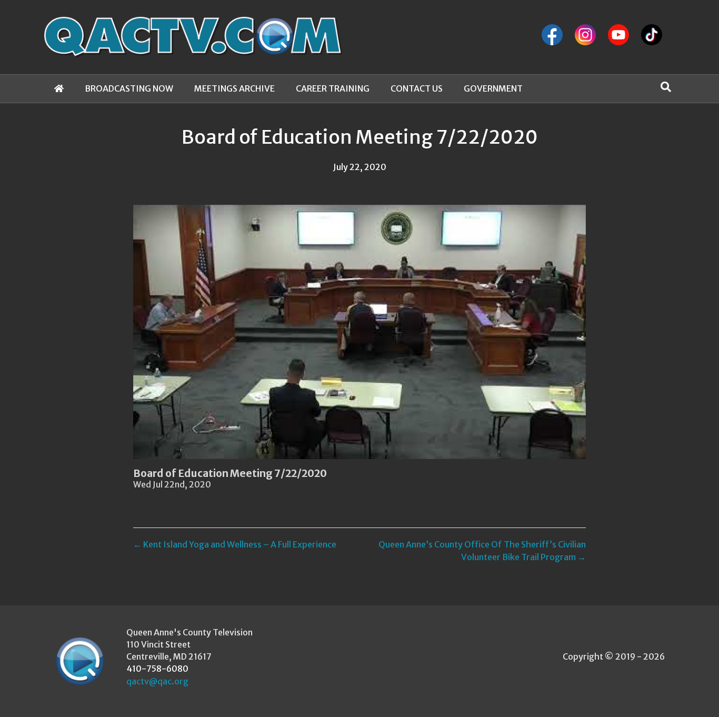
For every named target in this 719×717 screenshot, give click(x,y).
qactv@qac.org (157, 681)
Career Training (333, 88)
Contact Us (417, 88)
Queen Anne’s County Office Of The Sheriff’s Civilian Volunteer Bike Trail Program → (482, 550)
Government (493, 88)
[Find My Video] (665, 86)
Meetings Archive (234, 88)
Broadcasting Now (129, 88)
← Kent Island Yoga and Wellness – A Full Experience (234, 544)
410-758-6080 (157, 668)
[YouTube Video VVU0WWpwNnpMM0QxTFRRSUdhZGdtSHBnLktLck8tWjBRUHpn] (359, 332)
